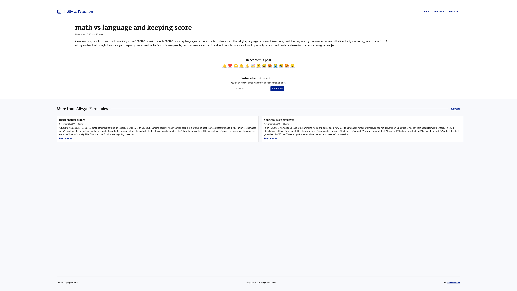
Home (426, 11)
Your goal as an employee (279, 119)
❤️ (230, 66)
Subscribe (453, 11)
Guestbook (439, 11)
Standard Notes (453, 283)
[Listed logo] (59, 11)
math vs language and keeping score (133, 27)
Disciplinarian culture (72, 119)
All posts (455, 108)
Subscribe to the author (258, 78)
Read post (64, 138)
